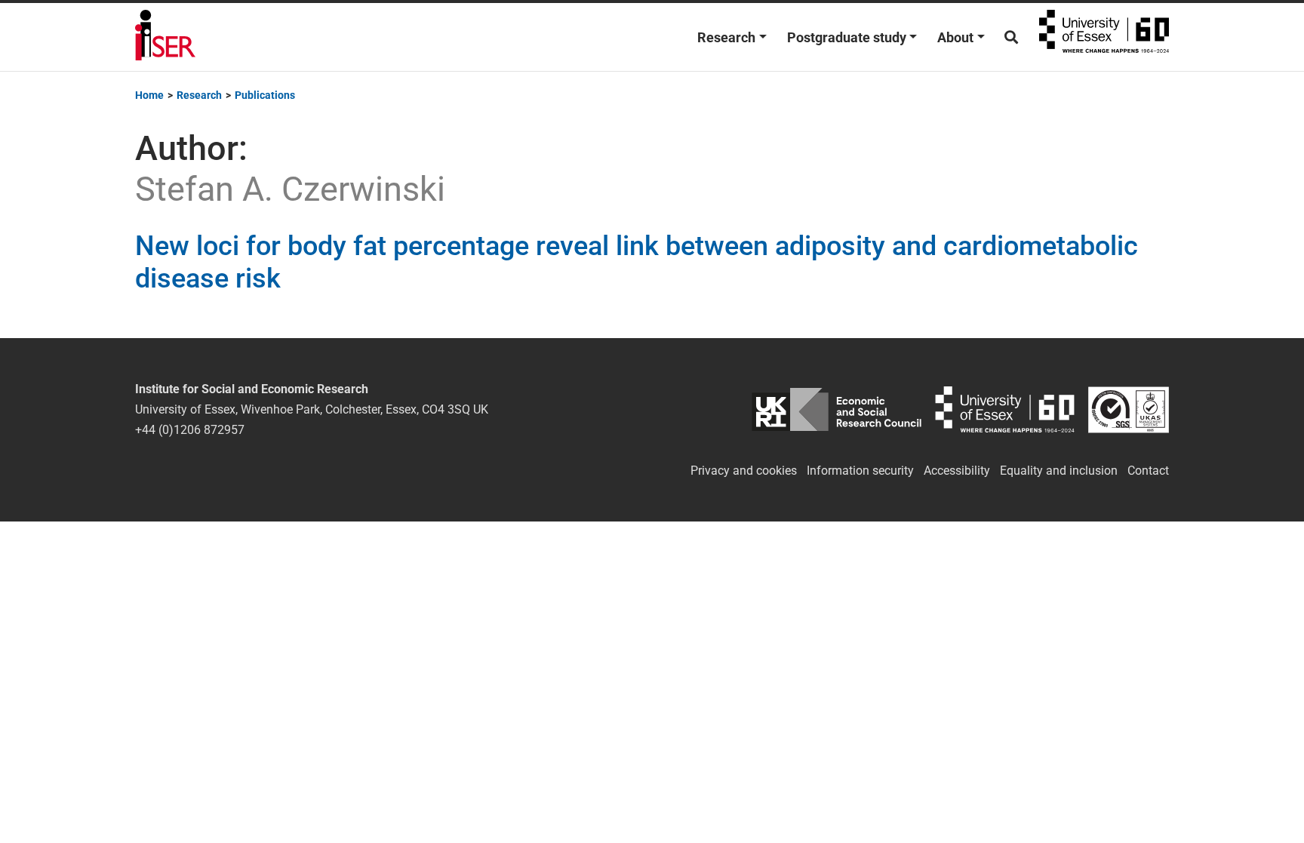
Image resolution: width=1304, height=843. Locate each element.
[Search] (1011, 37)
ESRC (836, 409)
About (955, 37)
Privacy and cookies (743, 470)
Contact (1148, 470)
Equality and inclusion (1059, 470)
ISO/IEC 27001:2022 (1128, 409)
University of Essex (1104, 37)
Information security (860, 470)
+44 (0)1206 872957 (189, 430)
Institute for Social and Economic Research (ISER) (165, 37)
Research (726, 37)
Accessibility (957, 470)
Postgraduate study (846, 37)
